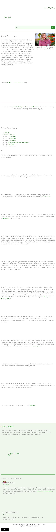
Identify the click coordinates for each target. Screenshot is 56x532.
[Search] (53, 27)
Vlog (49, 8)
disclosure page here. (35, 346)
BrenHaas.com (46, 197)
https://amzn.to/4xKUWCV (44, 492)
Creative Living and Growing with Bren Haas (26, 107)
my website (6, 218)
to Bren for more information (15, 83)
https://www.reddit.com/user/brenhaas (18, 142)
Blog (53, 8)
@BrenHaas (8, 133)
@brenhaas (11, 144)
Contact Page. (32, 405)
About (46, 8)
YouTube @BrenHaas (9, 135)
